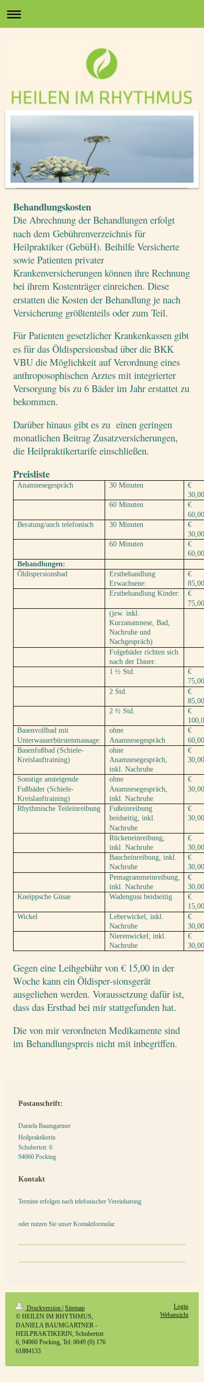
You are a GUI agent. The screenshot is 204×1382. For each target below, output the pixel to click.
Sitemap (75, 1308)
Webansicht (174, 1315)
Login (181, 1306)
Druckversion (43, 1308)
